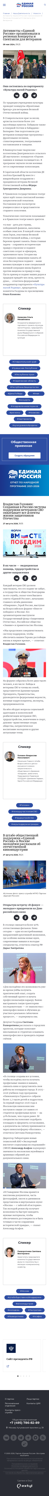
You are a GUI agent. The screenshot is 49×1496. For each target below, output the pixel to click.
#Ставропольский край (24, 362)
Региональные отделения (12, 1404)
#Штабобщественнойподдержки (24, 1297)
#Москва (24, 1291)
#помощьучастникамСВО (24, 811)
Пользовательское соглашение (25, 1464)
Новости (37, 13)
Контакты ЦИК (34, 1403)
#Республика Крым (24, 374)
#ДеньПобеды (15, 393)
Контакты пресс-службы (13, 1411)
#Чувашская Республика (24, 368)
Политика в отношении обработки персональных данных (24, 1469)
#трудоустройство (24, 818)
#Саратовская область (24, 381)
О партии (9, 1399)
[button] (17, 1376)
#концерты (24, 400)
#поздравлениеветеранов (24, 406)
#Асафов (37, 1316)
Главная (6, 13)
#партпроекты (24, 419)
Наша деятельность (21, 13)
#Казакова (34, 412)
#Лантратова (34, 1310)
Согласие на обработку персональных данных (24, 1473)
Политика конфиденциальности (24, 1466)
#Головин (24, 805)
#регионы (15, 412)
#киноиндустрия (24, 1304)
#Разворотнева (15, 1316)
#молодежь (13, 1310)
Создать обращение (24, 455)
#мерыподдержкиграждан (25, 824)
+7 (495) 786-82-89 (24, 1423)
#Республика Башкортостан (24, 387)
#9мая (36, 393)
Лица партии (33, 1399)
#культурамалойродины (25, 425)
